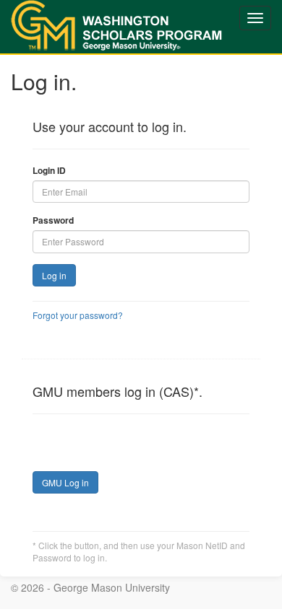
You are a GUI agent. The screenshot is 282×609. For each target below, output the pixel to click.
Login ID (49, 171)
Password (53, 220)
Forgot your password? (78, 315)
